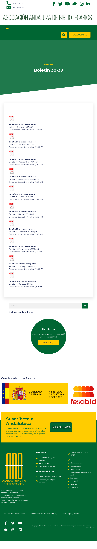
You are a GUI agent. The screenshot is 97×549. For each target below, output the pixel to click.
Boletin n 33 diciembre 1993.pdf (23, 231)
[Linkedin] (20, 529)
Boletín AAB (48, 64)
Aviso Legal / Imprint (71, 513)
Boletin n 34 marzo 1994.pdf (21, 214)
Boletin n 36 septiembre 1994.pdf (24, 179)
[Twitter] (13, 523)
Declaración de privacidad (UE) (43, 513)
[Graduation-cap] (5, 529)
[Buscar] (85, 305)
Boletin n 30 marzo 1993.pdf (21, 284)
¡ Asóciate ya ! (48, 342)
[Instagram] (13, 529)
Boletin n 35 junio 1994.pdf (21, 197)
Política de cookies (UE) (14, 513)
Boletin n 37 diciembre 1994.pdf (23, 162)
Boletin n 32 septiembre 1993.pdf (24, 249)
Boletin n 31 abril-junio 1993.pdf (23, 266)
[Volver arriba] (4, 545)
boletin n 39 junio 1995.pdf (20, 127)
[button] (7, 28)
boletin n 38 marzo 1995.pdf (21, 144)
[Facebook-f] (5, 523)
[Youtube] (20, 523)
